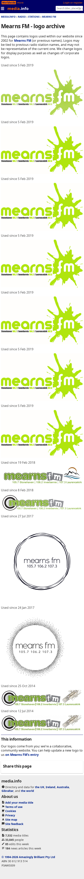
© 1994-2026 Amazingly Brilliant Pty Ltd (28, 857)
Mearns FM (49, 16)
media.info (8, 16)
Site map (11, 819)
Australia (63, 787)
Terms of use (13, 807)
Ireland (50, 787)
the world (27, 791)
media (18, 8)
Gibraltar (7, 791)
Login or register (72, 2)
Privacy (10, 815)
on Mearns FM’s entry (22, 755)
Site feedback (14, 824)
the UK (39, 787)
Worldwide (8, 2)
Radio (22, 16)
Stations (34, 16)
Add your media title (19, 802)
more (20, 2)
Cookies (10, 811)
